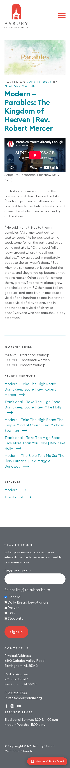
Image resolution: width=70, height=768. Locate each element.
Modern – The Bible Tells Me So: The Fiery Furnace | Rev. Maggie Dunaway (34, 460)
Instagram (12, 706)
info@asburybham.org (25, 698)
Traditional (13, 497)
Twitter (19, 706)
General (14, 597)
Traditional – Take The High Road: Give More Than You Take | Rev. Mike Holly (35, 443)
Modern (11, 490)
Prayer (13, 607)
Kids (11, 613)
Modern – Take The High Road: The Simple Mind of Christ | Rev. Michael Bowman (34, 425)
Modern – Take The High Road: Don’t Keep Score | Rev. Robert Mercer (30, 389)
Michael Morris (19, 85)
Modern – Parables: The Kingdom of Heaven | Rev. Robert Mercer (28, 111)
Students (15, 618)
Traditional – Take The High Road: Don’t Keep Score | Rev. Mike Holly (33, 404)
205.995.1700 (17, 693)
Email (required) (17, 571)
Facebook (6, 706)
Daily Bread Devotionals (28, 602)
